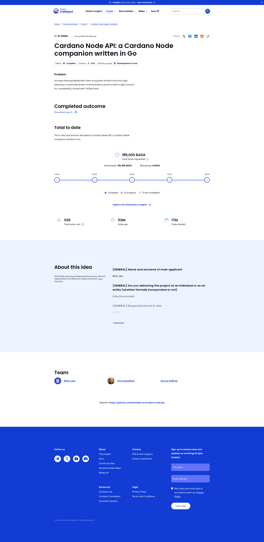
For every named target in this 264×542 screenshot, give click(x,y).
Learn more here (144, 2)
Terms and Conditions (143, 496)
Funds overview (70, 24)
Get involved (126, 11)
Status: (65, 63)
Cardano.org (105, 491)
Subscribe (181, 505)
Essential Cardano (108, 501)
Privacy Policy (139, 491)
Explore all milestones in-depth (130, 204)
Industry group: (117, 63)
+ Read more (118, 323)
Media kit (104, 472)
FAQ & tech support (142, 454)
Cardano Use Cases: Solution (104, 24)
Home (57, 24)
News (142, 11)
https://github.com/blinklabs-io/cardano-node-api (137, 402)
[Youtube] (76, 459)
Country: (86, 63)
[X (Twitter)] (67, 459)
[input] (185, 11)
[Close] (261, 2)
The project (105, 454)
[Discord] (85, 459)
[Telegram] (57, 459)
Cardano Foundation (109, 496)
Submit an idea (107, 463)
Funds (109, 11)
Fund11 (84, 24)
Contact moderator (142, 458)
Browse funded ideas (110, 468)
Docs (101, 458)
